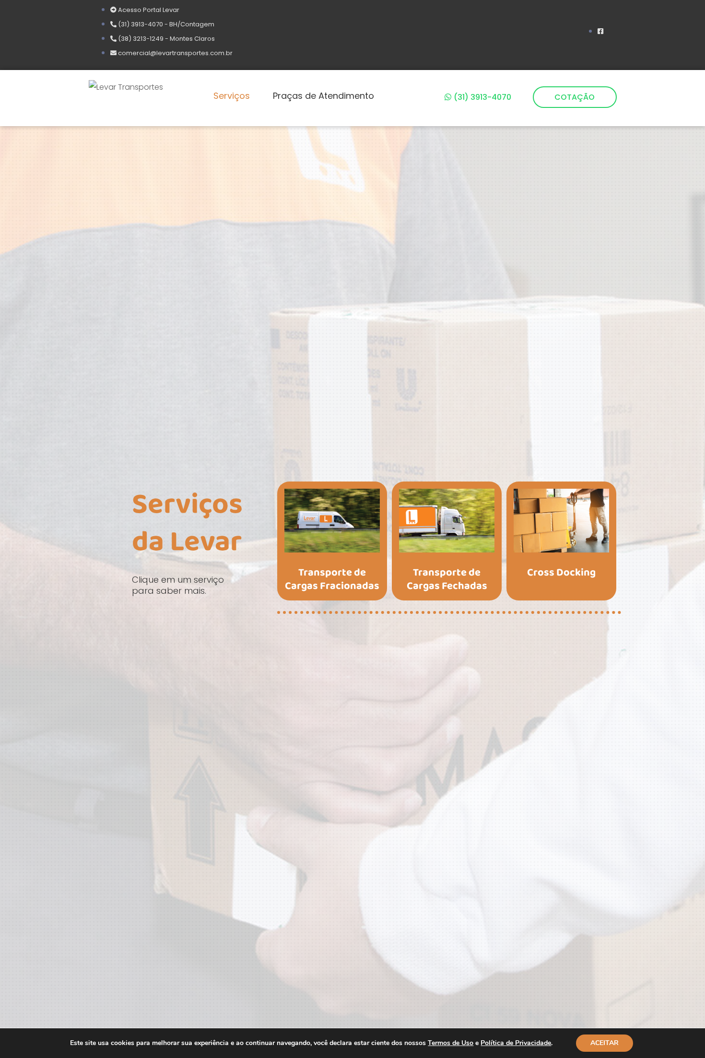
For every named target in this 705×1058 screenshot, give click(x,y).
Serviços (231, 96)
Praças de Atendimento (323, 96)
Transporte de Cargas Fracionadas (332, 579)
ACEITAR (604, 1042)
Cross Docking (561, 572)
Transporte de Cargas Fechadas (447, 579)
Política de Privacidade (516, 1042)
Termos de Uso (450, 1042)
